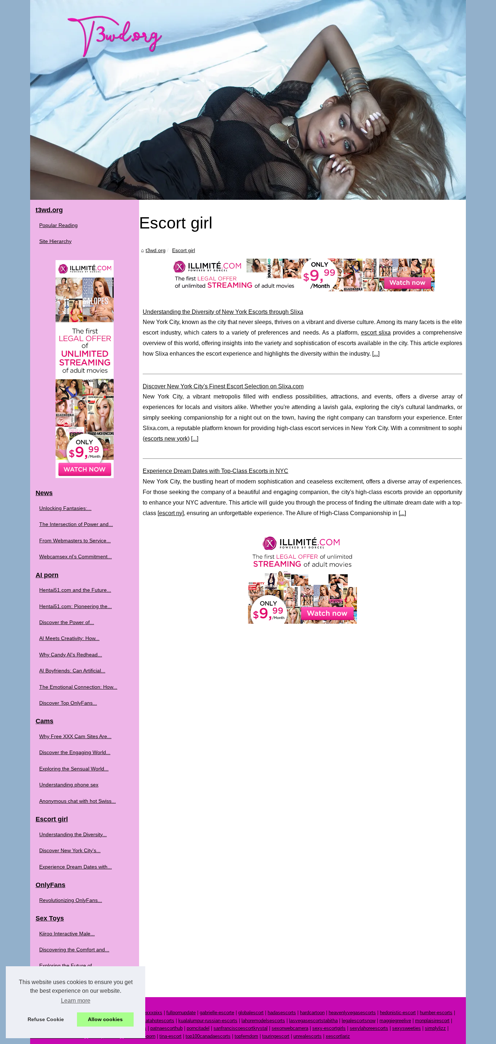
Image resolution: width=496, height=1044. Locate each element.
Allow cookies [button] (105, 1019)
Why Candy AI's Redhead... (70, 654)
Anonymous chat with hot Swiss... (77, 801)
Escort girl (183, 250)
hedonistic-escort (398, 1012)
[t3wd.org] (248, 100)
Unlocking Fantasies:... (65, 508)
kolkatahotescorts (155, 1020)
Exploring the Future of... (67, 965)
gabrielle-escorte (217, 1012)
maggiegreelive (395, 1020)
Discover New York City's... (70, 850)
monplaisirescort (432, 1020)
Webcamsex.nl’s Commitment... (75, 556)
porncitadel (198, 1028)
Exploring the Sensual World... (74, 769)
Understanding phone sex (68, 785)
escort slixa (376, 332)
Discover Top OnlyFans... (68, 703)
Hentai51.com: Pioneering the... (75, 606)
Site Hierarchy (55, 241)
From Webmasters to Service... (75, 540)
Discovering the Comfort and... (74, 949)
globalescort (251, 1012)
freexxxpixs (150, 1012)
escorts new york (166, 439)
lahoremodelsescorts (263, 1020)
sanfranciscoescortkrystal (241, 1028)
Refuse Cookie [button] (46, 1019)
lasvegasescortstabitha (313, 1020)
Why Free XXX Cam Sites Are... (75, 736)
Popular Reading (58, 225)
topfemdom (246, 1036)
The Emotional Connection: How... (78, 687)
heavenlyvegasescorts (352, 1012)
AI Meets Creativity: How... (69, 638)
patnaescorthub (166, 1028)
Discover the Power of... (66, 622)
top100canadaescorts (208, 1036)
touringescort (275, 1036)
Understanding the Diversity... (73, 834)
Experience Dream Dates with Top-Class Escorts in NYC (215, 471)
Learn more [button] (75, 1001)
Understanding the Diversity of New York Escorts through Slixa (223, 312)
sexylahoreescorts (369, 1028)
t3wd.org (156, 250)
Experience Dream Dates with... (75, 867)
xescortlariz (338, 1036)
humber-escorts (436, 1012)
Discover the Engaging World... (74, 752)
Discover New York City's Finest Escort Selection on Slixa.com (223, 386)
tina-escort (170, 1036)
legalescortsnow (358, 1020)
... (376, 354)
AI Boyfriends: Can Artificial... (72, 670)
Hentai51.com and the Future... (75, 590)
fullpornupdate (181, 1012)
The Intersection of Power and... (76, 524)
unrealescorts (307, 1036)
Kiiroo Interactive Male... (67, 933)
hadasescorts (282, 1012)
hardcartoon (312, 1012)
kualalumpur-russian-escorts (207, 1020)
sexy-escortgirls (329, 1028)
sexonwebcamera (290, 1028)
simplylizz (435, 1028)
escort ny (170, 513)
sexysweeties (406, 1028)
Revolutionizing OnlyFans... (70, 900)
